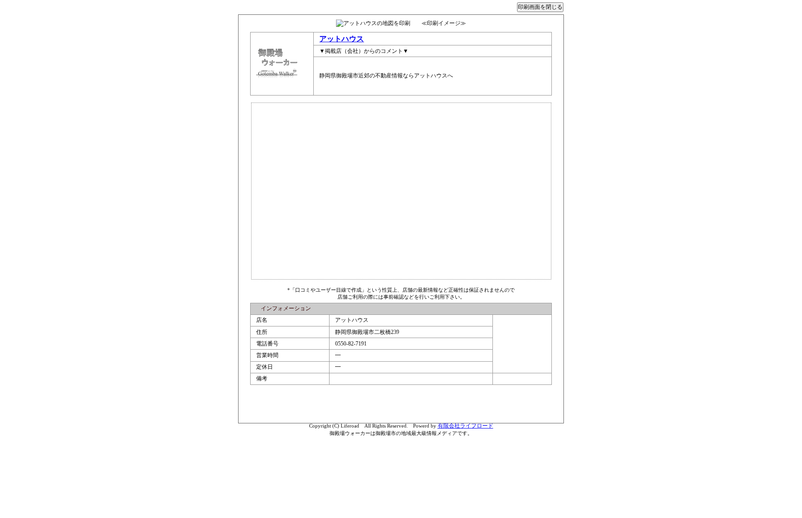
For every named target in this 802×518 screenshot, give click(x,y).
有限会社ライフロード (465, 425)
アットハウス (341, 39)
